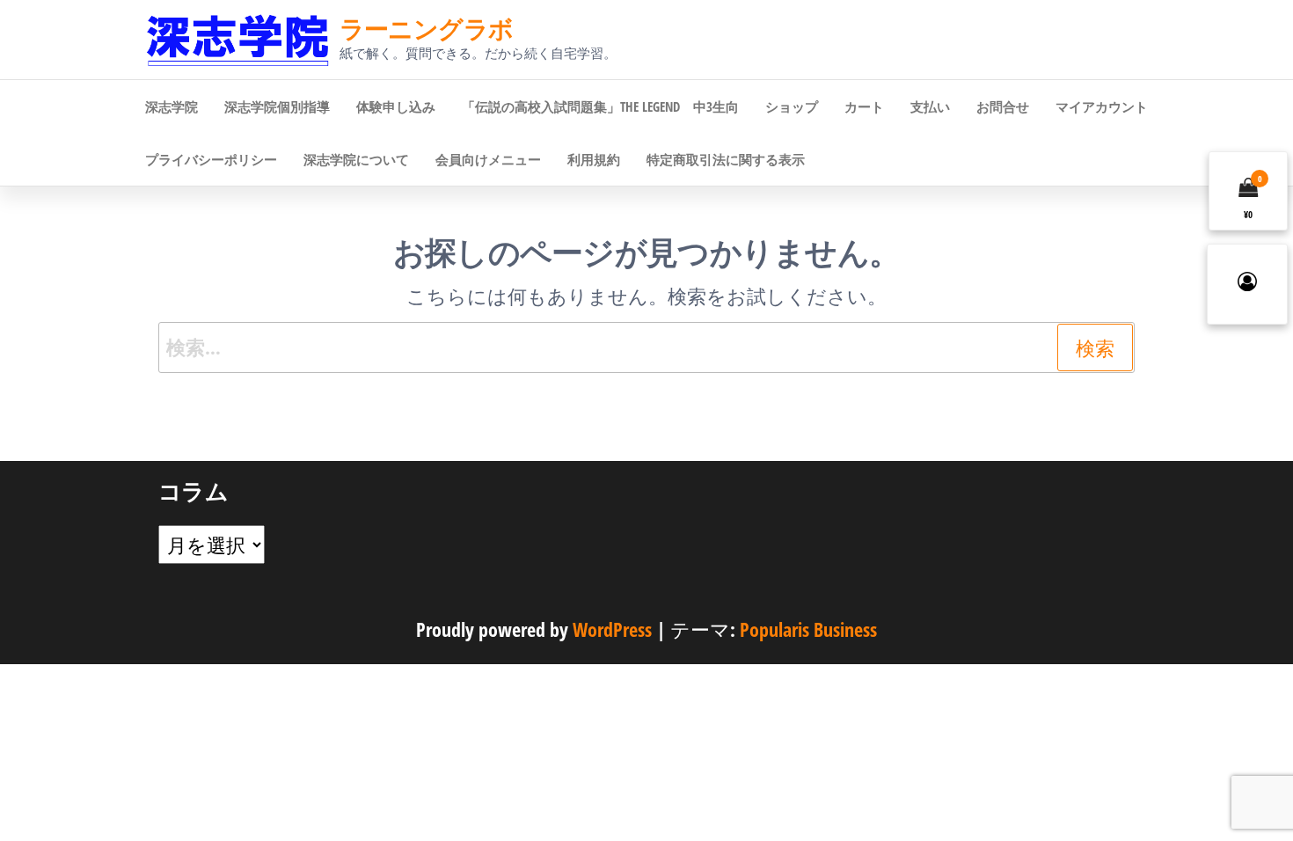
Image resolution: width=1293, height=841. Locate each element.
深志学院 (171, 106)
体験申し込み (395, 106)
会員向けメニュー (488, 159)
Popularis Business (808, 629)
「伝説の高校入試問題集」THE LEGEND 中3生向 (600, 106)
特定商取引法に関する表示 (725, 159)
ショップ (791, 106)
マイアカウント (1102, 106)
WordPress (612, 629)
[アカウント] (1247, 284)
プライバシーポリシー (211, 159)
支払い (930, 106)
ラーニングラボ (427, 28)
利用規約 (593, 159)
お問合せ (1002, 106)
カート (864, 106)
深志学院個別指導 (277, 106)
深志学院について (356, 159)
